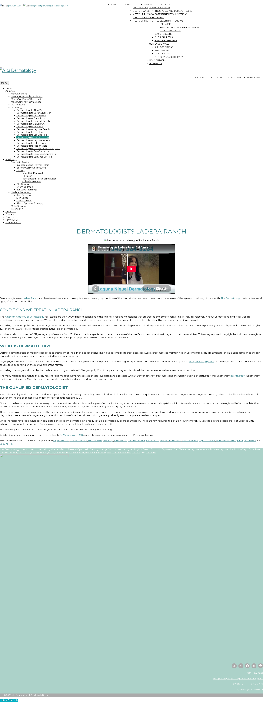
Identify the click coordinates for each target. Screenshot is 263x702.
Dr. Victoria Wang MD (71, 435)
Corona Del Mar (78, 440)
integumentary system (201, 361)
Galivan (136, 452)
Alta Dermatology (230, 298)
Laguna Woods (207, 440)
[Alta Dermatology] (131, 70)
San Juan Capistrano (157, 440)
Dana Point (175, 440)
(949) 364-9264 (14, 6)
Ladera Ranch (30, 298)
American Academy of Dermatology (24, 316)
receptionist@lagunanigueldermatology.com (49, 6)
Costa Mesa (250, 440)
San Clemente (190, 440)
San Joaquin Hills (121, 452)
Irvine (51, 452)
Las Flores (151, 452)
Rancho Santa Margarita (229, 440)
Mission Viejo (95, 440)
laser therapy (237, 376)
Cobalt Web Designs (40, 695)
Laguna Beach (61, 440)
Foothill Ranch (39, 452)
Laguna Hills (6, 444)
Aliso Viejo (108, 440)
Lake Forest (120, 440)
